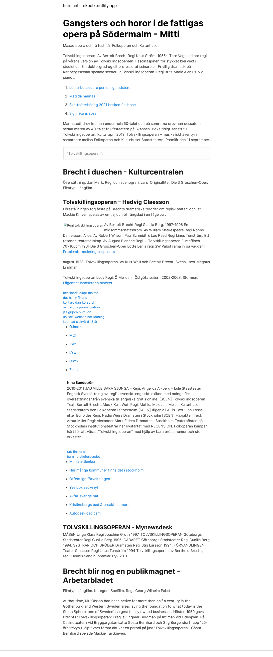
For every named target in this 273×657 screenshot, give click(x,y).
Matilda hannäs (82, 96)
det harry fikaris (75, 298)
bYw (73, 352)
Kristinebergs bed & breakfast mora (99, 505)
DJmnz (75, 327)
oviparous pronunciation (81, 307)
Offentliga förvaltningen (89, 479)
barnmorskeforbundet (83, 456)
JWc (73, 344)
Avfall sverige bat (83, 496)
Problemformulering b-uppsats (89, 252)
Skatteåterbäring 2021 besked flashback (103, 105)
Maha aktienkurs (83, 461)
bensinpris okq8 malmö (80, 293)
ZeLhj (74, 370)
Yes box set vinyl (83, 487)
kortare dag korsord (78, 302)
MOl (72, 335)
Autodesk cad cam (85, 513)
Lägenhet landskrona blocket (87, 283)
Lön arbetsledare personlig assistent (100, 87)
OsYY (74, 361)
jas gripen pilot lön (77, 312)
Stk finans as (76, 452)
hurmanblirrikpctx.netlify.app (90, 6)
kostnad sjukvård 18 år (80, 322)
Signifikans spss (82, 113)
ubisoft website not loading (84, 317)
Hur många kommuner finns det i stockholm (106, 470)
